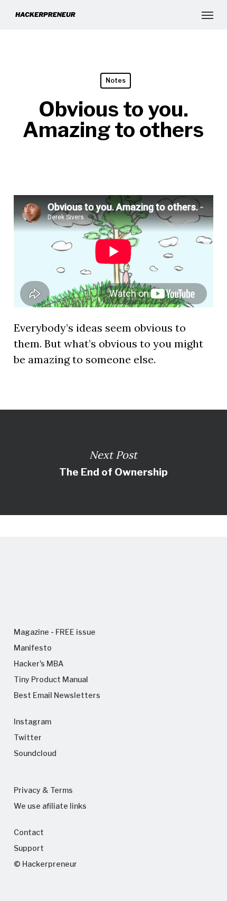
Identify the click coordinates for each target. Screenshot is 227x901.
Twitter (28, 737)
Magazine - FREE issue (55, 631)
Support (29, 848)
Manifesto (33, 647)
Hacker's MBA (38, 663)
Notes (116, 80)
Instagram (32, 721)
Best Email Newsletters (57, 695)
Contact (29, 832)
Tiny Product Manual (51, 679)
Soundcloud (35, 753)
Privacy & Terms (43, 790)
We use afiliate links (50, 805)
